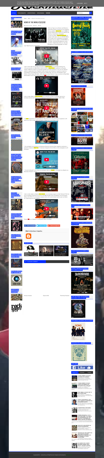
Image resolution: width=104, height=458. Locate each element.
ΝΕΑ (40, 25)
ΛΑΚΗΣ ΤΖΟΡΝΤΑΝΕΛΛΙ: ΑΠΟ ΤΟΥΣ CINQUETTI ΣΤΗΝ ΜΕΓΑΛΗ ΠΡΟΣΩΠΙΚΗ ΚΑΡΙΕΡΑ (85, 400)
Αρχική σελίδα (46, 295)
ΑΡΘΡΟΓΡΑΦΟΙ (31, 13)
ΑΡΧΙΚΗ (14, 13)
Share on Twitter (42, 225)
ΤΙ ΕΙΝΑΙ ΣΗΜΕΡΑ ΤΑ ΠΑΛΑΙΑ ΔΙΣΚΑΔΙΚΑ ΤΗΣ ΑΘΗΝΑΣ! (84, 376)
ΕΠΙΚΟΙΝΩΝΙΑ (40, 13)
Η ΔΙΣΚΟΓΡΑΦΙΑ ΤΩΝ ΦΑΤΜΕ (84, 407)
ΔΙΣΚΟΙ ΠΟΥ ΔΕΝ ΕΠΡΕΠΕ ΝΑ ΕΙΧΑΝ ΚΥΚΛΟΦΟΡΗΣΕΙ (84, 426)
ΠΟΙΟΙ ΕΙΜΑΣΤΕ (22, 13)
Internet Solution (69, 454)
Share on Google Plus (54, 225)
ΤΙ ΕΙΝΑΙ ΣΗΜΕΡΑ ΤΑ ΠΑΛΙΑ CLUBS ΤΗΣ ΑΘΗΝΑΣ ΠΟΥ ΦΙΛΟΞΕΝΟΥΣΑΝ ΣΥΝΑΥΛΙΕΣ (84, 384)
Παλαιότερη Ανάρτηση (64, 295)
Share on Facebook (31, 225)
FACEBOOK (48, 13)
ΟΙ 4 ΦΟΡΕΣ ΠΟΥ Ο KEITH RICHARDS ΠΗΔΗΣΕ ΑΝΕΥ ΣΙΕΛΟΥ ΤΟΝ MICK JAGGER (84, 444)
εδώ (45, 75)
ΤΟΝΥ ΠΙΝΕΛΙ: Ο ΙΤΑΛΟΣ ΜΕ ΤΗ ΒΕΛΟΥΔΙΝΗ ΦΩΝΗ (85, 393)
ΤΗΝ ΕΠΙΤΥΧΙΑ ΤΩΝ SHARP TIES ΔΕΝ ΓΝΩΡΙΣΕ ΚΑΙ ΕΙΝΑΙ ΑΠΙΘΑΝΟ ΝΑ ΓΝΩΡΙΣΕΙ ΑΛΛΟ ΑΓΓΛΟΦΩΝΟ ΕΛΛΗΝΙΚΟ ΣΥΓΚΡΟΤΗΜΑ (85, 435)
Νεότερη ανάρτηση (28, 295)
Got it (85, 3)
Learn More (80, 3)
